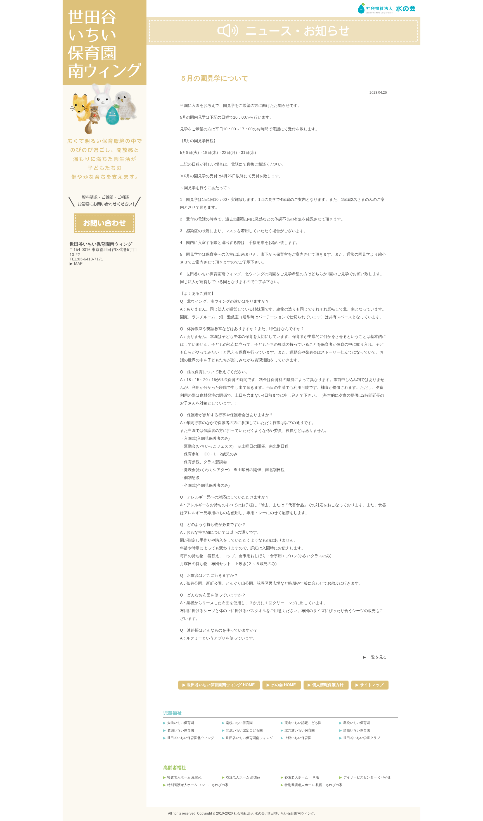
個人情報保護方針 (328, 685)
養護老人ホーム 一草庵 (302, 777)
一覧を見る (377, 657)
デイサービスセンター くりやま (367, 777)
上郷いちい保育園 (298, 738)
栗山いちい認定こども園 (303, 723)
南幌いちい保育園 (239, 723)
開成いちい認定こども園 (244, 730)
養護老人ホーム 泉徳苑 (243, 777)
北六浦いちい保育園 (300, 730)
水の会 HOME (283, 685)
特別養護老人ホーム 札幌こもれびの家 (313, 785)
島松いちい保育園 (356, 723)
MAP (78, 263)
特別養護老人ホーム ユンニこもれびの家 (197, 785)
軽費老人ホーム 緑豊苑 (184, 777)
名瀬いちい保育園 (180, 730)
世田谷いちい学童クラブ (361, 738)
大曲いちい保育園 (180, 723)
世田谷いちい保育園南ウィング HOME (221, 685)
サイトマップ (371, 685)
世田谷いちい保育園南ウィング (249, 738)
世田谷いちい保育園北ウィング (190, 738)
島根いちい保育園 (356, 730)
